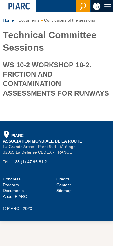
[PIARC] (18, 6)
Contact (64, 184)
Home (8, 20)
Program (11, 184)
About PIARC (15, 196)
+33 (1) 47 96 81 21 (31, 161)
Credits (63, 179)
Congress (12, 179)
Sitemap (64, 190)
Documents (13, 190)
